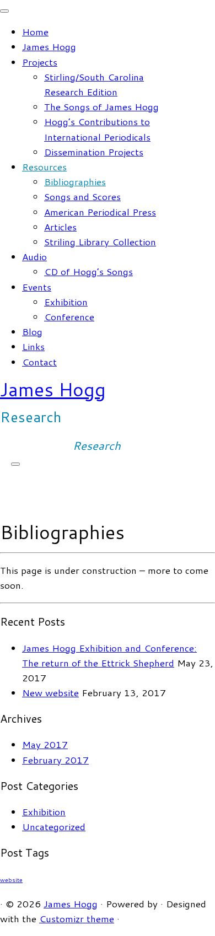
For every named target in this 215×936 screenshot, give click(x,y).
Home (35, 31)
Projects (39, 61)
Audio (34, 256)
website (11, 879)
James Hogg (49, 46)
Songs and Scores (82, 196)
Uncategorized (53, 826)
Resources (44, 166)
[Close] (4, 11)
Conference (69, 316)
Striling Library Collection (100, 241)
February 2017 (55, 759)
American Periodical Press (100, 211)
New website (50, 692)
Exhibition (66, 301)
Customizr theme (76, 918)
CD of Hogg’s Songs (88, 271)
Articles (60, 226)
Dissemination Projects (93, 151)
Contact (39, 361)
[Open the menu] (15, 464)
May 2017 (45, 744)
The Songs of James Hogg (101, 106)
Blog (32, 331)
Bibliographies (75, 181)
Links (33, 346)
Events (36, 286)
